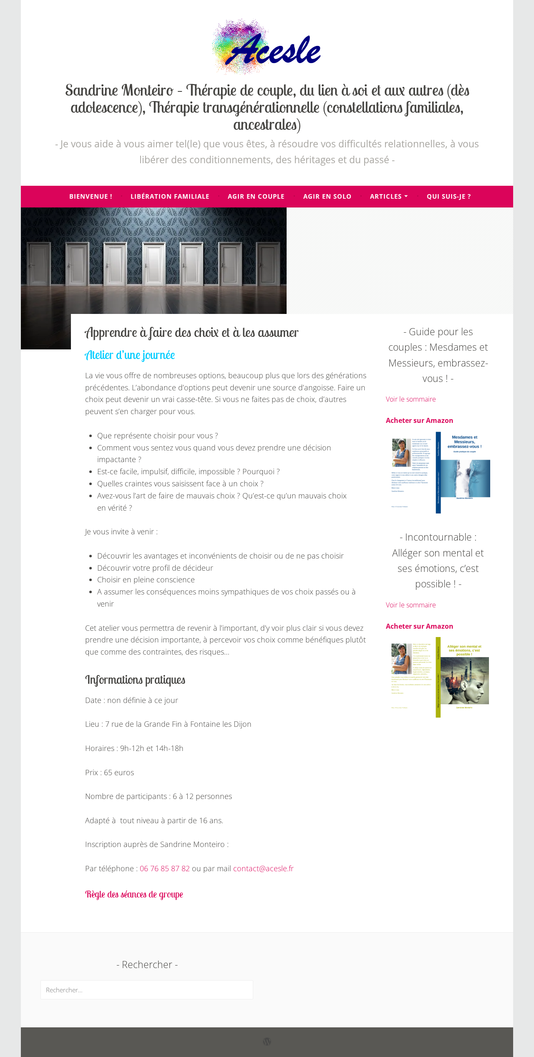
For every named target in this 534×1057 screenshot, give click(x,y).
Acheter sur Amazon (419, 420)
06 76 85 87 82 (165, 868)
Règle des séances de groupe (134, 894)
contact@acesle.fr (263, 868)
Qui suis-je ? (449, 196)
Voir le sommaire (411, 399)
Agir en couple (256, 196)
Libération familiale (170, 196)
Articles (386, 196)
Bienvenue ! (90, 196)
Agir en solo (327, 196)
